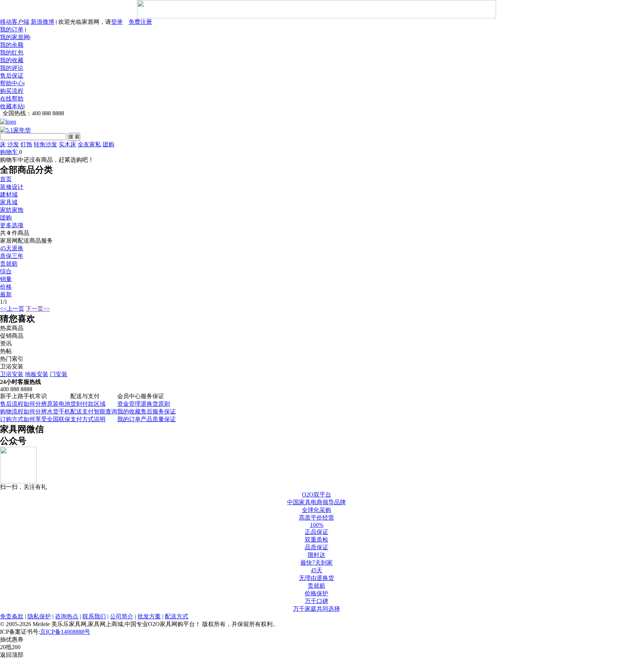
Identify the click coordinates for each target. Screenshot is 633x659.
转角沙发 (45, 144)
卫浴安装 (11, 374)
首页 (6, 179)
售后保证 (11, 75)
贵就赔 (9, 264)
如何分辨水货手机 (46, 411)
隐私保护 (39, 616)
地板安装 (36, 374)
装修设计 (11, 187)
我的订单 (11, 29)
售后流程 (11, 404)
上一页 (12, 309)
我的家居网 (14, 37)
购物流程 (11, 411)
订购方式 (11, 419)
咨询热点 (66, 616)
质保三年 (11, 256)
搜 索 (74, 136)
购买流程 (11, 91)
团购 (108, 144)
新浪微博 (42, 22)
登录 (117, 22)
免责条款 (11, 616)
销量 (6, 279)
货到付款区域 (88, 404)
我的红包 (11, 52)
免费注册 (140, 22)
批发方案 (149, 616)
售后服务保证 (158, 411)
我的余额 (11, 45)
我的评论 (11, 68)
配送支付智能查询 (93, 411)
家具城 (9, 202)
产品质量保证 (158, 419)
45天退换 (11, 248)
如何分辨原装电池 (46, 404)
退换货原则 (155, 404)
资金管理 (129, 404)
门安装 (58, 374)
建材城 (9, 194)
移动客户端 (14, 22)
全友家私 (89, 144)
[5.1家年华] (15, 129)
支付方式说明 (88, 419)
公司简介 (121, 616)
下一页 (38, 309)
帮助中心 (11, 83)
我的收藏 (11, 60)
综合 (6, 271)
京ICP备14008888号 (65, 632)
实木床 (67, 144)
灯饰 (26, 144)
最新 (6, 294)
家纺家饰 (11, 210)
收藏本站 (11, 106)
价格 (6, 287)
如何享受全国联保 (46, 419)
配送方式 (176, 616)
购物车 (9, 152)
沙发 (13, 144)
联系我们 (94, 616)
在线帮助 (11, 99)
